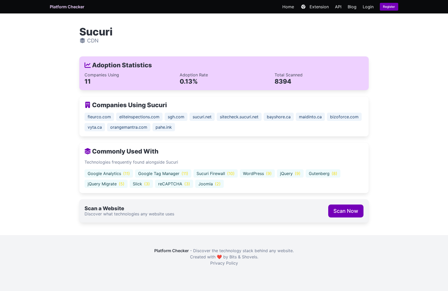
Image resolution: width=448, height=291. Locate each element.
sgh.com (176, 116)
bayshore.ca (279, 116)
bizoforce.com (344, 116)
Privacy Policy (224, 263)
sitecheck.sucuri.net (239, 116)
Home (288, 6)
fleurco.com (99, 116)
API (338, 6)
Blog (352, 6)
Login (368, 6)
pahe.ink (164, 127)
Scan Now (345, 211)
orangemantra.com (128, 127)
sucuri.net (202, 116)
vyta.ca (95, 127)
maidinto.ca (310, 116)
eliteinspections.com (139, 116)
